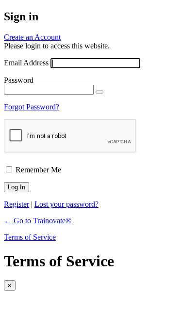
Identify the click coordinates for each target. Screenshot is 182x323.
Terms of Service (30, 237)
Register (16, 204)
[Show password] (99, 92)
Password (18, 80)
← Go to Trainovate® (37, 220)
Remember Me (38, 170)
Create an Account (32, 37)
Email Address (26, 63)
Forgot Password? (31, 107)
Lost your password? (66, 204)
